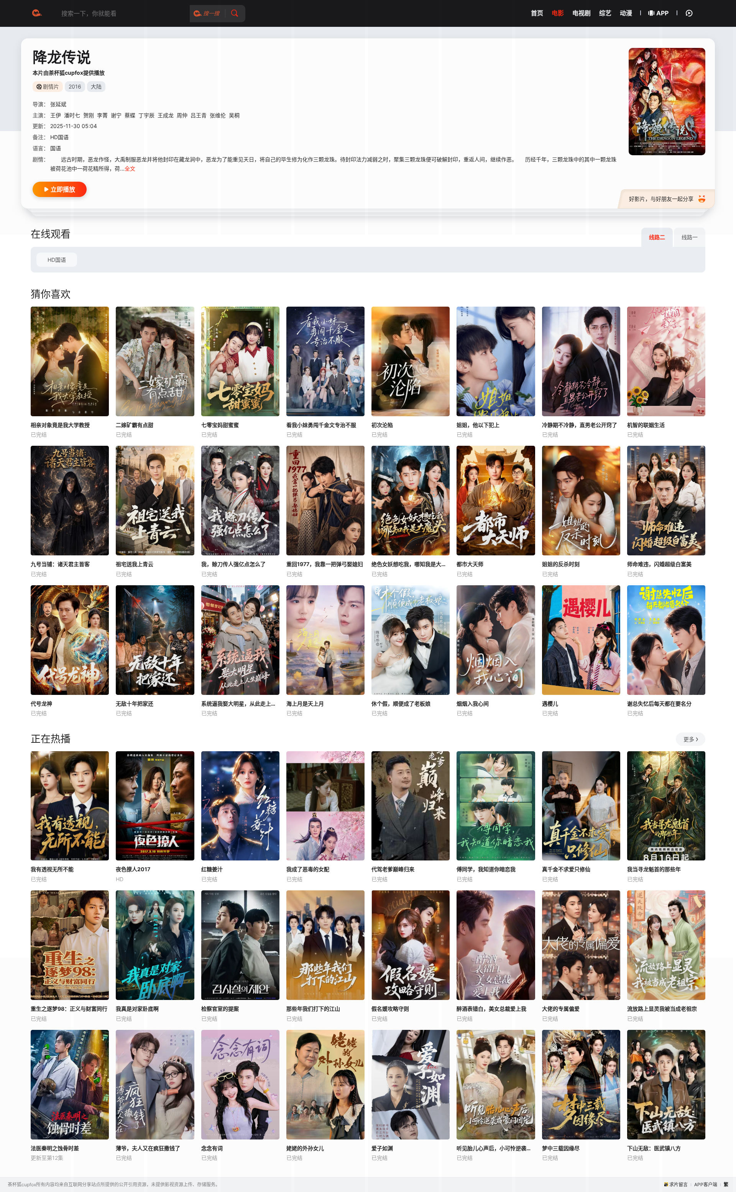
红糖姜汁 (212, 869)
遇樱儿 (550, 703)
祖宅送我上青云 (134, 564)
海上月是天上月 (305, 703)
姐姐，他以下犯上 (478, 425)
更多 (688, 739)
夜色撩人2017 (133, 869)
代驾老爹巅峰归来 (392, 869)
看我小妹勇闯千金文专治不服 (321, 425)
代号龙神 (41, 703)
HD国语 (57, 259)
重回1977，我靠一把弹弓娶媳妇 (324, 564)
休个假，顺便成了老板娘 (400, 703)
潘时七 (72, 115)
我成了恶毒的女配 (307, 869)
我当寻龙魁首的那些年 (654, 869)
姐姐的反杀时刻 (561, 564)
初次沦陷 (382, 425)
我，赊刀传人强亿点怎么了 (233, 564)
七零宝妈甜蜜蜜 (220, 425)
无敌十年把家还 (134, 703)
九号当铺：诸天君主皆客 (60, 564)
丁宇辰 (146, 115)
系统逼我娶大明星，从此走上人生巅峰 (240, 703)
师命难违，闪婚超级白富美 (659, 564)
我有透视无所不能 (52, 869)
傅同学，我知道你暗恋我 (486, 869)
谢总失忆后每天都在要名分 (659, 703)
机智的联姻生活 (646, 425)
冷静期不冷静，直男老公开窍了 (579, 425)
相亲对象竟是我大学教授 (60, 425)
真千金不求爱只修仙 (566, 869)
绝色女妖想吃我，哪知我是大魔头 (410, 564)
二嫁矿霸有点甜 (134, 425)
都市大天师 (470, 564)
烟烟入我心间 (473, 703)
